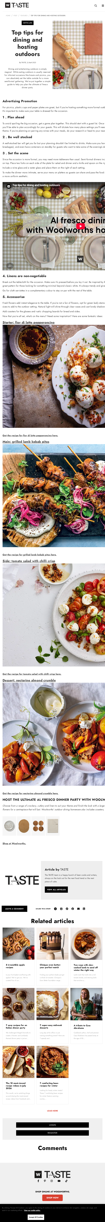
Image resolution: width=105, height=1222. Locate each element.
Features (24, 15)
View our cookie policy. (32, 1210)
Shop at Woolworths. (14, 843)
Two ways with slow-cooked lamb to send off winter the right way (86, 967)
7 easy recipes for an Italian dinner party (16, 1026)
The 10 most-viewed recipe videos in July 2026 (16, 1086)
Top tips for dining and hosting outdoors (48, 15)
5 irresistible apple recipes (15, 966)
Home (8, 15)
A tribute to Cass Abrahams (82, 1027)
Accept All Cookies (36, 1217)
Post (15, 15)
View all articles (56, 889)
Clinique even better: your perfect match (50, 966)
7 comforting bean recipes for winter (49, 1084)
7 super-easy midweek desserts (51, 1026)
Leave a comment (14, 908)
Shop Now (52, 1197)
